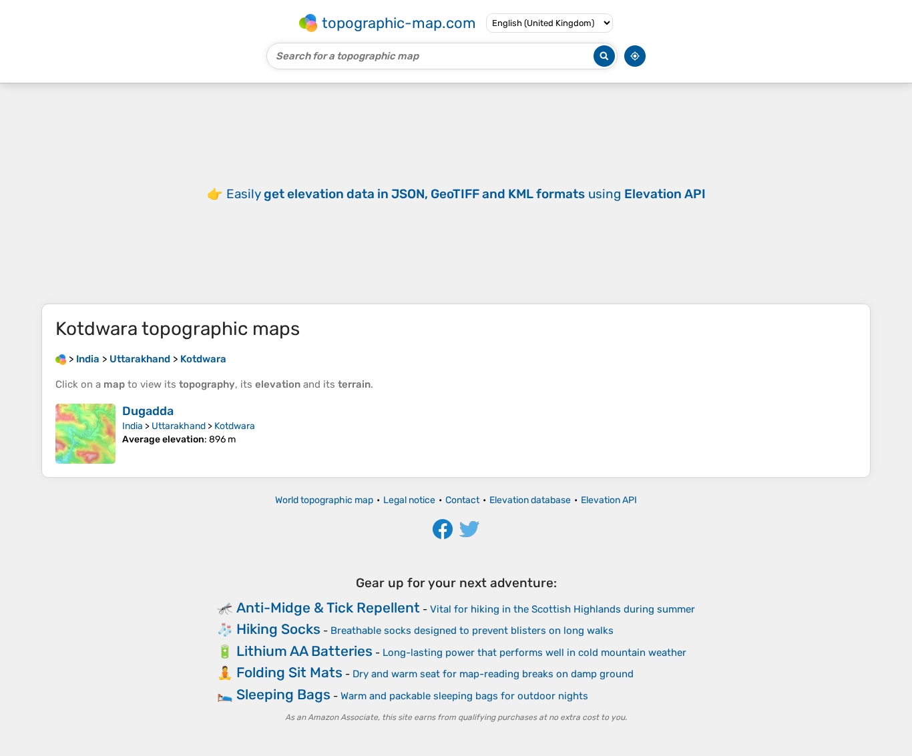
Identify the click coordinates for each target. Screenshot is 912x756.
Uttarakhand (179, 426)
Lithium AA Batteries (304, 651)
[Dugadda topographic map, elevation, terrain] (85, 434)
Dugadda (148, 411)
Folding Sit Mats (289, 672)
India (132, 426)
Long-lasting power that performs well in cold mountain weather (534, 653)
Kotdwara (234, 426)
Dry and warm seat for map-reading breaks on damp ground (493, 674)
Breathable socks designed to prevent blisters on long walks (472, 631)
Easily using (466, 194)
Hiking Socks (278, 629)
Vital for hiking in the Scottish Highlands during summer (562, 609)
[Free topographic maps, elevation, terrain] (60, 359)
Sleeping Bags (283, 694)
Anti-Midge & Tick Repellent (328, 607)
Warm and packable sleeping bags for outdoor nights (464, 696)
